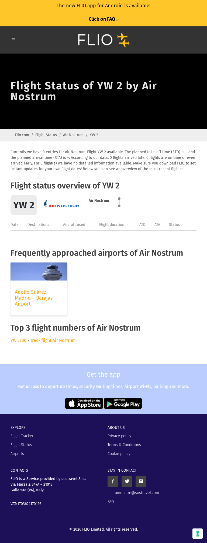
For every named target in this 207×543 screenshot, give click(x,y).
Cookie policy (119, 453)
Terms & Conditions (124, 445)
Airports (17, 453)
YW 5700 (18, 340)
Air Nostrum (73, 135)
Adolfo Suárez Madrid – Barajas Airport (34, 298)
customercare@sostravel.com (133, 493)
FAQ (111, 501)
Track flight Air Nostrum (53, 340)
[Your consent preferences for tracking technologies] (197, 533)
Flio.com (22, 135)
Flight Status (46, 135)
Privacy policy (119, 436)
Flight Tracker (22, 436)
